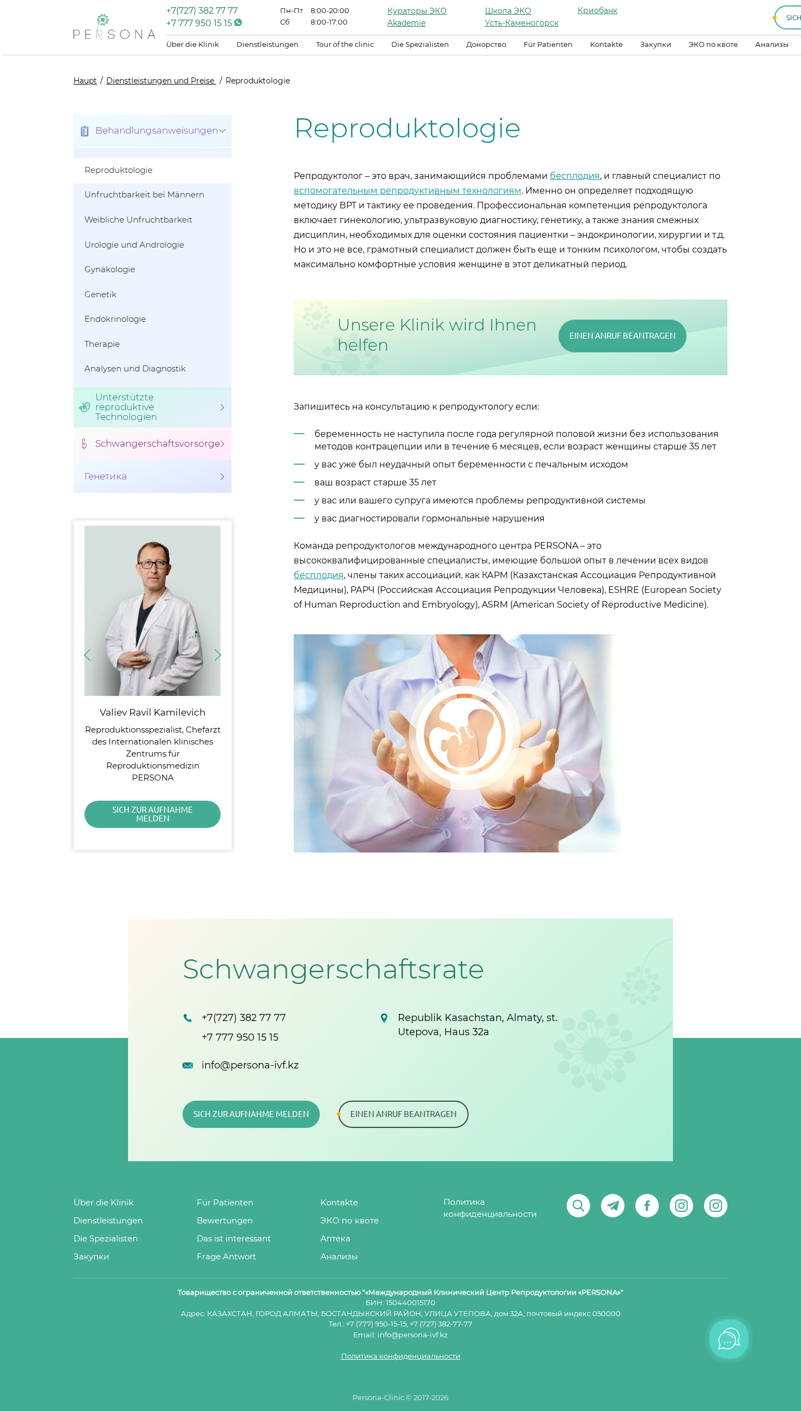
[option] (152, 655)
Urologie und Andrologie (134, 245)
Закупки (655, 45)
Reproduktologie (118, 170)
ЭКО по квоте (713, 45)
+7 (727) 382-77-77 (441, 1324)
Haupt (85, 81)
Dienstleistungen (267, 45)
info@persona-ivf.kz (250, 1066)
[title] (114, 27)
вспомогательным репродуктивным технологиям (407, 191)
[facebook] (647, 1205)
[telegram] (612, 1205)
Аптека (335, 1239)
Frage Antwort (226, 1257)
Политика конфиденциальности (490, 1208)
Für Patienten (548, 45)
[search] (578, 1205)
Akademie (406, 23)
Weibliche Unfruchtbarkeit (138, 220)
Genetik (100, 295)
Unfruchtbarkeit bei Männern (144, 195)
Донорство (486, 45)
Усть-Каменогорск (522, 23)
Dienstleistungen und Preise (161, 81)
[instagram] (681, 1205)
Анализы (771, 45)
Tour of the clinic (345, 45)
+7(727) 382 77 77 (202, 11)
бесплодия (575, 176)
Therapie (102, 344)
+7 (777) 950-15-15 (376, 1324)
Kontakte (606, 45)
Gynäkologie (109, 270)
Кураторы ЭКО (417, 11)
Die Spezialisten (420, 45)
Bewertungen (225, 1221)
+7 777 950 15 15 (200, 23)
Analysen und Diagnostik (135, 369)
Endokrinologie (115, 319)
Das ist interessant (234, 1239)
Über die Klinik (192, 45)
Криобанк (597, 11)
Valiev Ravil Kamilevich (153, 712)
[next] (218, 655)
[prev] (87, 655)
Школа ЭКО (508, 11)
